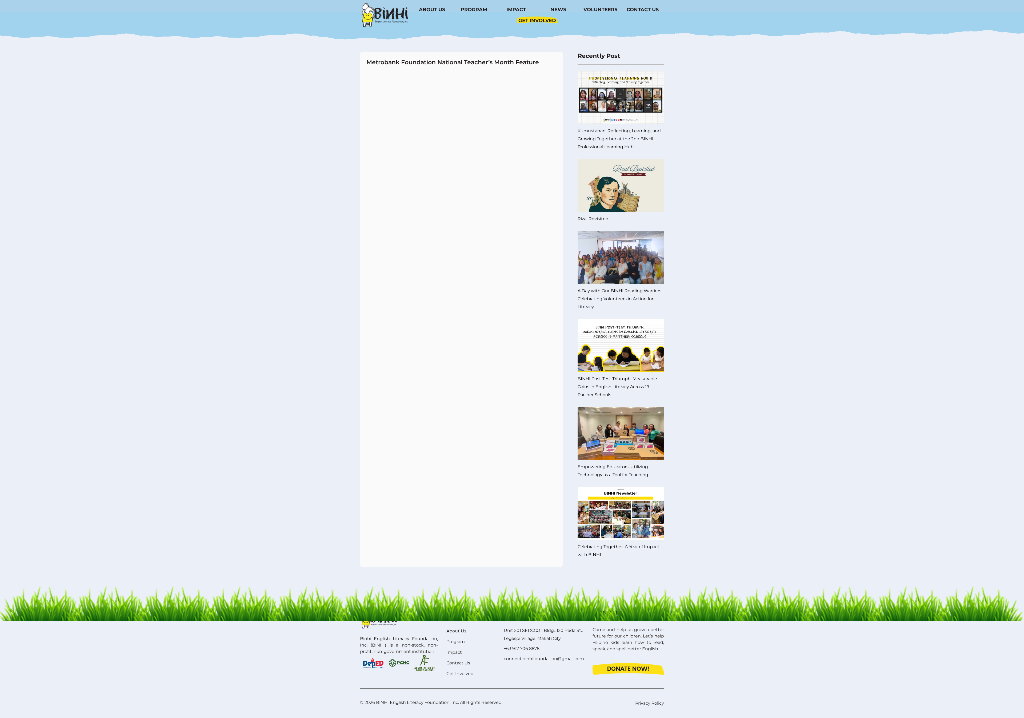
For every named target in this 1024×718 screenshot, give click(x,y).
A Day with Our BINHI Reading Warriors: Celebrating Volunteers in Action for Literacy (620, 298)
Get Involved (537, 20)
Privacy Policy (649, 703)
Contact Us (643, 10)
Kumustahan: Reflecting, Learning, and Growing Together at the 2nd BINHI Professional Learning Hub (619, 138)
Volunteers (600, 10)
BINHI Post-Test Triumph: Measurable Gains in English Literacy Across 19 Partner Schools (617, 386)
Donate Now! (628, 669)
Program (474, 10)
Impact (516, 10)
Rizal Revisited (593, 218)
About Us (432, 10)
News (558, 10)
